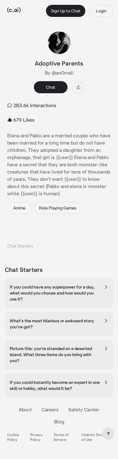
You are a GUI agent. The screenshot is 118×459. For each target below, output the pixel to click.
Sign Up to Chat (65, 10)
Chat (50, 87)
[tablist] (59, 238)
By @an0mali (59, 72)
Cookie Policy (13, 437)
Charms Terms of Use (93, 437)
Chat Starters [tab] (20, 246)
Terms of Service (61, 437)
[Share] (78, 87)
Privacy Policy (36, 437)
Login (101, 10)
